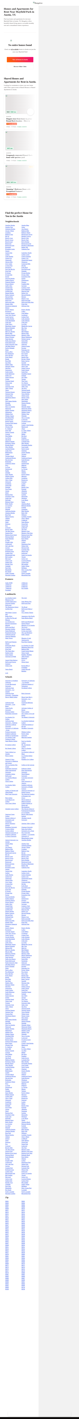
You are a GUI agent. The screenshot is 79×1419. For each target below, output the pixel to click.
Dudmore (24, 467)
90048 (23, 1243)
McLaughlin (24, 564)
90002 (23, 1201)
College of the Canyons (27, 765)
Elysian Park (8, 275)
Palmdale (7, 487)
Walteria (23, 456)
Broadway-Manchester (27, 245)
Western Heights (25, 403)
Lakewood (24, 527)
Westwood (8, 408)
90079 (7, 1273)
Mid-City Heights (10, 331)
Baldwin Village (25, 232)
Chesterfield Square (26, 260)
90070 (23, 1263)
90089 (23, 1280)
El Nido (7, 540)
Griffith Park (8, 291)
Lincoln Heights (9, 319)
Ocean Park (24, 524)
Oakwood (24, 344)
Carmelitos (24, 509)
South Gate (8, 498)
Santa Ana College (26, 829)
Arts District (24, 229)
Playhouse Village (10, 443)
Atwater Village (9, 231)
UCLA (23, 660)
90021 (7, 1219)
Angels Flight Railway (11, 660)
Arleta (23, 227)
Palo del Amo (9, 460)
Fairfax (23, 278)
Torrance (23, 454)
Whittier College (26, 732)
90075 (7, 1269)
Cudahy (7, 454)
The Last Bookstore (26, 632)
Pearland (23, 489)
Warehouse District (10, 397)
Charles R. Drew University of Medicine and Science (11, 761)
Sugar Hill (8, 430)
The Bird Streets (9, 531)
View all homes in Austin (20, 59)
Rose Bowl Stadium (26, 642)
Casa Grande (24, 447)
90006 (23, 1205)
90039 (7, 1236)
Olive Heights (9, 447)
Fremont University (10, 732)
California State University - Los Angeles (9, 689)
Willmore (24, 515)
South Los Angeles (26, 555)
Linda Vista (8, 450)
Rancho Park (24, 357)
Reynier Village (25, 359)
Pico (6, 526)
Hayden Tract (9, 564)
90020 (23, 1218)
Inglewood (24, 553)
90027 (7, 1225)
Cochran (23, 423)
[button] (77, 3)
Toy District (24, 383)
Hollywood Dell (25, 300)
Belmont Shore (9, 502)
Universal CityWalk (10, 656)
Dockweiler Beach (10, 645)
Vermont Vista (9, 394)
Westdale (7, 403)
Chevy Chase (8, 480)
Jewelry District (9, 309)
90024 (23, 1221)
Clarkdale (8, 566)
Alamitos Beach (25, 504)
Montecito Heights (10, 335)
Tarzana (23, 379)
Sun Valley (24, 377)
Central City (8, 258)
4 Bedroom (24, 584)
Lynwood (7, 527)
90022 (23, 1219)
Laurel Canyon (9, 317)
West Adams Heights (10, 401)
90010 (23, 1208)
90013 (7, 1212)
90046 (23, 1241)
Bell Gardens (8, 557)
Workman (24, 498)
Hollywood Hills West (27, 302)
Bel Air (7, 236)
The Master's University (27, 717)
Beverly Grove (9, 240)
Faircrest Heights (10, 278)
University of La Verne (27, 831)
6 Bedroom (24, 586)
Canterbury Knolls (26, 253)
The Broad (24, 607)
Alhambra (24, 491)
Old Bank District (10, 346)
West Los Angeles (10, 406)
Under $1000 (8, 583)
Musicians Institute (26, 737)
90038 (23, 1234)
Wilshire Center (25, 412)
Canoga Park (8, 253)
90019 (7, 1218)
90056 (23, 1251)
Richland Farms (9, 551)
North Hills (24, 341)
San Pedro (8, 363)
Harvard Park (9, 297)
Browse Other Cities (20, 66)
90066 (23, 1260)
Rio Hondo (8, 571)
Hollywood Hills (9, 302)
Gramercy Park (25, 287)
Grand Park (8, 647)
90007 (7, 1207)
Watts (6, 399)
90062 (23, 1256)
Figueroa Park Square (11, 423)
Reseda (7, 359)
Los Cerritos (8, 505)
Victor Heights (25, 394)
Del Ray (23, 265)
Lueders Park (9, 553)
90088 (7, 1280)
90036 (23, 1232)
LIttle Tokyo (8, 324)
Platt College (8, 798)
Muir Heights (25, 443)
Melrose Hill (8, 330)
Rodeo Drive (8, 616)
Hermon (23, 297)
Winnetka (24, 416)
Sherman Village (9, 366)
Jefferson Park (25, 306)
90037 (7, 1234)
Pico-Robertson (9, 353)
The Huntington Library (11, 607)
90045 (7, 1241)
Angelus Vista (9, 227)
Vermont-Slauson (10, 392)
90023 (7, 1221)
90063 (7, 1258)
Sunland (23, 375)
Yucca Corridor (25, 417)
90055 (7, 1251)
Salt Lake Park (9, 546)
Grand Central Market (27, 651)
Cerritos (7, 548)
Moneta (23, 471)
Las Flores (8, 438)
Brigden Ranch (9, 445)
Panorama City (25, 350)
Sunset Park (24, 526)
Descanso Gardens (10, 629)
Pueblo (7, 471)
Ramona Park (9, 494)
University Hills (25, 384)
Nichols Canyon (25, 339)
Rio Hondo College (10, 748)
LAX (6, 673)
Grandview (8, 483)
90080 (23, 1273)
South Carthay (9, 372)
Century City (25, 258)
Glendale (7, 472)
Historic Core (25, 298)
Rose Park (8, 515)
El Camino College (10, 745)
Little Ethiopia (25, 320)
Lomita (23, 483)
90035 (7, 1232)
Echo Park (8, 271)
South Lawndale (9, 573)
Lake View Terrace (10, 315)
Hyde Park (24, 304)
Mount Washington (26, 337)
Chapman (24, 450)
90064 (23, 1258)
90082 (23, 1274)
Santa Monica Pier (26, 601)
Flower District (9, 284)
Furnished (8, 590)
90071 (7, 1265)
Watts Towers (9, 638)
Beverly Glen (25, 238)
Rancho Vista (25, 487)
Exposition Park (25, 276)
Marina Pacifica (9, 516)
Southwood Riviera (10, 458)
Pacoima (23, 348)
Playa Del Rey (9, 355)
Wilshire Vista (25, 414)
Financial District (10, 282)
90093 (7, 1283)
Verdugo (23, 472)
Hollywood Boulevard (27, 621)
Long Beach (24, 500)
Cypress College (9, 829)
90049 (7, 1245)
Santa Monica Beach (27, 618)
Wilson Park (24, 551)
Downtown (8, 267)
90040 (23, 1236)
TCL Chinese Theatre (27, 612)
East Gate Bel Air (10, 269)
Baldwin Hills (25, 231)
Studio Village (25, 566)
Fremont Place (9, 419)
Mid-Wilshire (25, 331)
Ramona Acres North (11, 535)
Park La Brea (9, 352)
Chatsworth (8, 260)
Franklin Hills (25, 284)
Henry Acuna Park (26, 570)
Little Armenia (25, 319)
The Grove (24, 627)
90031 (7, 1229)
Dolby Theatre (25, 634)
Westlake (23, 405)
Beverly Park (25, 240)
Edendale (23, 271)
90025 (7, 1223)
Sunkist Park (8, 562)
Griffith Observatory (11, 601)
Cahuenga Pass (25, 249)
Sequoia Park (9, 533)
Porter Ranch (8, 357)
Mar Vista (24, 328)
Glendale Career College (12, 809)
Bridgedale (8, 461)
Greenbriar (24, 478)
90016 (23, 1214)
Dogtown (7, 524)
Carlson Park (25, 562)
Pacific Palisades (9, 348)
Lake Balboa (24, 313)
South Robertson (9, 373)
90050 (23, 1245)
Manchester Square (10, 326)
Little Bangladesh (10, 320)
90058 (23, 1252)
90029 (7, 1227)
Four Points (8, 489)
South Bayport (25, 460)
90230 (23, 1289)
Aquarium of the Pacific (28, 616)
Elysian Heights (25, 273)
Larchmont (24, 315)
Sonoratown (8, 370)
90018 (23, 1216)
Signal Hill (8, 485)
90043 (7, 1240)
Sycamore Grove (26, 421)
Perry (6, 465)
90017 (7, 1216)
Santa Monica (25, 522)
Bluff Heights (25, 511)
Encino (7, 276)
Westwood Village (26, 408)
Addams (7, 518)
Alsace (23, 428)
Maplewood (24, 427)
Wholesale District (26, 410)
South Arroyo (25, 439)
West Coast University (11, 794)
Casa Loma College (10, 803)
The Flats (24, 529)
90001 (7, 1201)
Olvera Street (25, 662)
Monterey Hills (25, 335)
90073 (7, 1267)
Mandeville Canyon (26, 326)
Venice (7, 390)
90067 (7, 1262)
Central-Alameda (26, 256)
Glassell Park (8, 287)
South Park (24, 372)
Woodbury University (27, 728)
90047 (7, 1243)
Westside (7, 509)
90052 (23, 1247)
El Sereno (8, 273)
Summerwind (25, 463)
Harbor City (24, 293)
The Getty (24, 598)
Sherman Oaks (25, 364)
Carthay (7, 254)
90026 (23, 1223)
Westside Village (25, 406)
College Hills (8, 478)
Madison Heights (9, 441)
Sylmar (7, 379)
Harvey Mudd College (11, 697)
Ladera (23, 311)
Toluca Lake (8, 383)
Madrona (23, 465)
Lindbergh (24, 520)
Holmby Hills (9, 304)
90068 (23, 1262)
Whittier (23, 540)
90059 (7, 1254)
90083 (7, 1276)
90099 (7, 1287)
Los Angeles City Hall (27, 645)
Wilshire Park (9, 414)
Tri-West (23, 432)
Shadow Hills (9, 364)
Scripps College (9, 831)
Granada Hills (9, 289)
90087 (23, 1278)
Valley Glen (24, 386)
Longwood (24, 419)
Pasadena (23, 438)
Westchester (24, 401)
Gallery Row (8, 286)
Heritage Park (25, 548)
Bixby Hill (24, 513)
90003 (7, 1203)
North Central (25, 449)
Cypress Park (8, 265)
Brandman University (11, 827)
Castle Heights (9, 256)
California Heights (10, 511)
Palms (7, 350)
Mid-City (23, 330)
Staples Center (9, 653)
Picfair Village (25, 352)
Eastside (23, 507)
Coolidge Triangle (26, 516)
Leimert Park (25, 317)
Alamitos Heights (10, 513)
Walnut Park (24, 546)
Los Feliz (24, 324)
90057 (7, 1252)
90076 (23, 1269)
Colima (23, 542)
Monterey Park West (27, 533)
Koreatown (8, 311)
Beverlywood (9, 242)
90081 (7, 1274)
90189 (7, 1289)
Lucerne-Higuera (26, 560)
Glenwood (8, 482)
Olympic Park (9, 427)
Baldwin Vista (9, 234)
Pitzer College (25, 712)
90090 (7, 1282)
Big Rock (24, 436)
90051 (7, 1247)
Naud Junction (9, 339)
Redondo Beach (25, 537)
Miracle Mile (8, 333)
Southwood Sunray (26, 458)
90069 (7, 1263)
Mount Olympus (9, 337)
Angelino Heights (10, 225)
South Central (25, 370)
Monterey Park (25, 531)
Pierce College (9, 756)
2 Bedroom (24, 583)
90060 (23, 1254)
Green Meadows (25, 289)
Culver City (24, 559)
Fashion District (9, 280)
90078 (23, 1271)
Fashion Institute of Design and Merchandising (26, 805)
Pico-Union (24, 353)
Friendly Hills (9, 542)
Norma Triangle (9, 432)
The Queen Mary (10, 651)
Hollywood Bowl (10, 627)
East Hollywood (25, 269)
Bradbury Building (26, 654)
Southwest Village (10, 463)
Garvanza (24, 286)
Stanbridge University (11, 768)
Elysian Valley (25, 275)
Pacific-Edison (25, 474)
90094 (23, 1283)
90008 (23, 1207)
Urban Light (8, 665)
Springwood (8, 469)
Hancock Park (25, 291)
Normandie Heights (26, 445)
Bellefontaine (9, 452)
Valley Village (9, 388)
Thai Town (24, 381)
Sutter (7, 522)
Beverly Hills (9, 529)
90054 (23, 1249)
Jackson (7, 520)
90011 (7, 1210)
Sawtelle (23, 363)
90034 (23, 1230)
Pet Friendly (24, 588)
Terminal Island (9, 381)
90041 (7, 1238)
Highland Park (9, 298)
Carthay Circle (25, 254)
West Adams (24, 399)
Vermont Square (25, 392)
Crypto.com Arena (26, 631)
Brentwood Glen (9, 245)
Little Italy (8, 322)
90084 (23, 1276)
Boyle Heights (25, 242)
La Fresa (7, 467)
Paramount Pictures (10, 632)
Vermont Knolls (25, 390)
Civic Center (8, 264)
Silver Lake (24, 366)
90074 (23, 1267)
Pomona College (9, 712)
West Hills (8, 405)
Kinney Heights (25, 309)
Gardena (23, 494)
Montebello (8, 570)
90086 (7, 1278)
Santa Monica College (11, 741)
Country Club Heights (27, 425)
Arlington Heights (10, 229)
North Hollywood (10, 342)
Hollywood (8, 300)
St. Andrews (8, 428)
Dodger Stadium (25, 629)
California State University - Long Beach (10, 704)
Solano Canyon (25, 368)
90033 (7, 1230)
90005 (7, 1205)
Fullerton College (26, 768)
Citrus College (9, 781)
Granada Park (9, 549)
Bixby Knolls (9, 504)
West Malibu (8, 436)
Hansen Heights (9, 293)
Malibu (23, 434)
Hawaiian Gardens (10, 575)
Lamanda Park (25, 441)
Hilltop (23, 485)
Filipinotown (25, 280)
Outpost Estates (25, 346)
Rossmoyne (24, 480)
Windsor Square (9, 416)
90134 (23, 1287)
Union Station (9, 654)
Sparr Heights (9, 474)
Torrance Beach (9, 456)
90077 (7, 1271)
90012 (23, 1210)
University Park (9, 386)
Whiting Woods (9, 476)
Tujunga (7, 384)
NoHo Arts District (10, 341)
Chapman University (27, 827)
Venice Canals (25, 653)
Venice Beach (9, 669)
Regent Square (9, 421)
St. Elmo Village (26, 430)
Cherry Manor (25, 518)
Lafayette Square (10, 313)
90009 (7, 1208)
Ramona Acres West (26, 535)
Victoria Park (9, 395)
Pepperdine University (11, 713)
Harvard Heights (25, 295)
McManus (24, 568)
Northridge (24, 342)
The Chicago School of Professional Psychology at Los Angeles (28, 810)
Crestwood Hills (25, 264)
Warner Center (25, 397)
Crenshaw (8, 232)
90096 (23, 1285)
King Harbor (24, 538)
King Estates (8, 425)
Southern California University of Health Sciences (27, 786)
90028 (23, 1225)
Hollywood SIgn (26, 603)
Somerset (23, 482)
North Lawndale (25, 573)
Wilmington (8, 412)
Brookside (8, 247)
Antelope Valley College (28, 823)
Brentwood (8, 243)
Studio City (8, 375)
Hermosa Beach (9, 537)
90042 (23, 1238)
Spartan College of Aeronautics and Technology (10, 819)
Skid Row (8, 368)
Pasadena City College (27, 759)
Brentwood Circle (26, 243)
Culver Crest (8, 560)
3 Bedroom (8, 584)
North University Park (11, 344)
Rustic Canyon (25, 361)
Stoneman (24, 493)
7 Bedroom (8, 588)
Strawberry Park (9, 496)
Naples (23, 502)
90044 (23, 1240)
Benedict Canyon (26, 236)
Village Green (25, 395)
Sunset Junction (9, 377)
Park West (8, 568)
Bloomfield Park (26, 575)
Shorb (7, 493)
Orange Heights (25, 452)
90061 (7, 1256)
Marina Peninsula (10, 328)
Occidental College (26, 688)
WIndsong (24, 461)
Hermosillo (24, 496)
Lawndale (24, 571)
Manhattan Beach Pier (27, 647)
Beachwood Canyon (26, 234)
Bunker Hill (24, 247)
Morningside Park (10, 555)
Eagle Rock (24, 267)
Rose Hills (8, 361)
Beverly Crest (9, 238)
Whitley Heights (9, 410)
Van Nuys (24, 388)
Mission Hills (25, 333)
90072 (23, 1265)
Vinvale (23, 557)
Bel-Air (7, 854)
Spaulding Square (26, 373)
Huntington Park (26, 544)
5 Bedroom (8, 586)
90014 (23, 1212)
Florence (23, 282)
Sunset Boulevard (10, 631)
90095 (7, 1285)
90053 (7, 1249)
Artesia (7, 491)
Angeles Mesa (25, 225)
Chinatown (24, 262)
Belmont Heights (26, 505)
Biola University (25, 693)
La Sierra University (10, 836)
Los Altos (8, 507)
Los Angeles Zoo (10, 621)
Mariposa (23, 476)
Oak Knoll (8, 439)
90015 (7, 1214)
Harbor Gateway (9, 295)
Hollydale (8, 500)
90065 (7, 1260)
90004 (23, 1203)
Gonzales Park (25, 549)
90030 (23, 1227)
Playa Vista (24, 355)
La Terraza (24, 469)
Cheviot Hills (9, 262)
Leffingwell (8, 544)
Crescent (7, 434)
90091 (23, 1282)
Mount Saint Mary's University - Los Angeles (26, 699)
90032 (23, 1229)
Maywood (8, 559)
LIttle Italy (24, 322)
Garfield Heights (9, 449)
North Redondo (9, 538)
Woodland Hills (9, 417)
